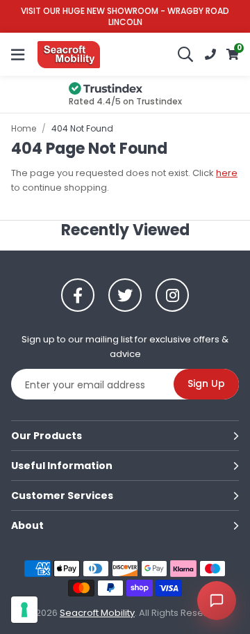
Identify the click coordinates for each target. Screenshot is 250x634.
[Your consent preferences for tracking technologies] (24, 609)
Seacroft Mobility (69, 54)
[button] (232, 54)
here (227, 173)
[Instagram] (172, 295)
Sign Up (206, 383)
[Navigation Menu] (17, 54)
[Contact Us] (210, 54)
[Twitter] (125, 295)
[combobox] (186, 54)
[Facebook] (77, 295)
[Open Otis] (216, 600)
